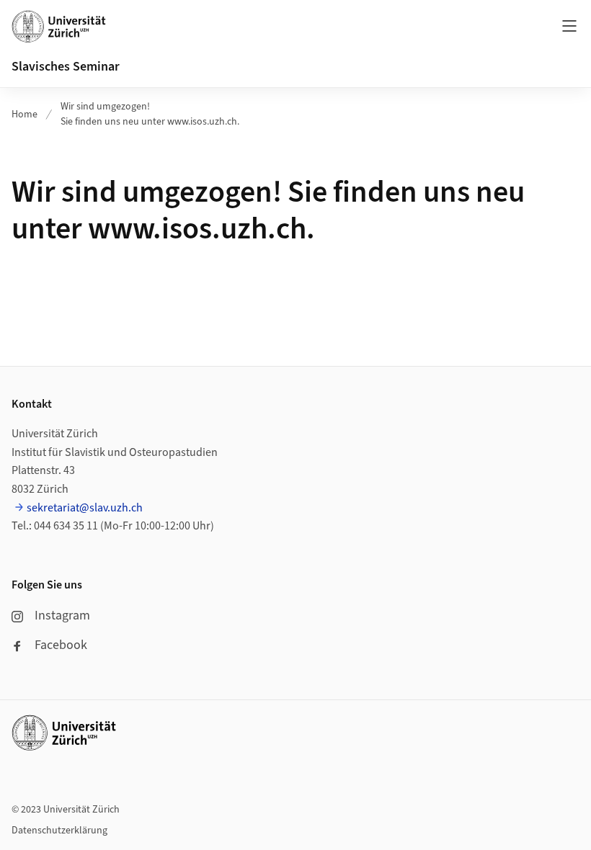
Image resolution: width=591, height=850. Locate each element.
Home (24, 114)
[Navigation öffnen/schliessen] (569, 26)
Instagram (62, 616)
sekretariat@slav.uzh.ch (85, 508)
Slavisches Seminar (66, 67)
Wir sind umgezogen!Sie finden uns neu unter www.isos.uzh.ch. (150, 114)
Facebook (61, 645)
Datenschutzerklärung (59, 830)
